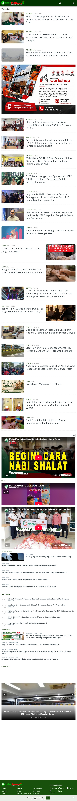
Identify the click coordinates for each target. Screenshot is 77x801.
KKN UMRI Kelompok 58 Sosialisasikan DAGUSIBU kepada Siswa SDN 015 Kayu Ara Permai (48, 124)
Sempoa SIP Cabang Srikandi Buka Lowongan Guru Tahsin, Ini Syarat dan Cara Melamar (30, 659)
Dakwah (5, 246)
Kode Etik (5, 791)
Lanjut (73, 435)
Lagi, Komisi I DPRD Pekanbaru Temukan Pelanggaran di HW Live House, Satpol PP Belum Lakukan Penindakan (47, 197)
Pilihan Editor (7, 551)
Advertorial (6, 629)
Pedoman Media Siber (24, 794)
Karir (19, 791)
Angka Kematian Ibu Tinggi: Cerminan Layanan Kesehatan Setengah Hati (50, 232)
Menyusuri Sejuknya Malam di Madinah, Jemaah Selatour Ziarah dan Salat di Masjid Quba (30, 644)
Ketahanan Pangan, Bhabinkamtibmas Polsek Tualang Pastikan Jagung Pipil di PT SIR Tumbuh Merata (41, 611)
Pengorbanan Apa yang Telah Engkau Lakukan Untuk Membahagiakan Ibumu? (23, 271)
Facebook (54, 788)
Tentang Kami (37, 788)
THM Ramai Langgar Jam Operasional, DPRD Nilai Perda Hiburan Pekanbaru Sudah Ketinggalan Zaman (49, 179)
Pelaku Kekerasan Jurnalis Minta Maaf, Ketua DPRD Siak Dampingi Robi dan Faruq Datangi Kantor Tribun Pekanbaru (49, 143)
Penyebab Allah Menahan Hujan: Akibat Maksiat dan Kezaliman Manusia (25, 579)
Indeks (4, 788)
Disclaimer (36, 791)
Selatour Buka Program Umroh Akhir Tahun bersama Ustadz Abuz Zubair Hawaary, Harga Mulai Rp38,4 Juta (49, 636)
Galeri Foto (6, 666)
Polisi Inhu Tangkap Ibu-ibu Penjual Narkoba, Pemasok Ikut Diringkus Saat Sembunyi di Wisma (49, 404)
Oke (48, 798)
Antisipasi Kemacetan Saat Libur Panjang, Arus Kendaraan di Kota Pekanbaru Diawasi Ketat (50, 367)
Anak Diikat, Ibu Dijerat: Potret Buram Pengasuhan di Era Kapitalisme (45, 421)
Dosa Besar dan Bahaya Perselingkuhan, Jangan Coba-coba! (27, 623)
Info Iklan (36, 794)
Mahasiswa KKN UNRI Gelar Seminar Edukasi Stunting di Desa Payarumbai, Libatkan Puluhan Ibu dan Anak (49, 161)
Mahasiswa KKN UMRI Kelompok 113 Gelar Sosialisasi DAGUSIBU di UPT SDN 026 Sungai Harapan (49, 37)
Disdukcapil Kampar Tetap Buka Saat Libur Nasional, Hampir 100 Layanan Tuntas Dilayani (50, 331)
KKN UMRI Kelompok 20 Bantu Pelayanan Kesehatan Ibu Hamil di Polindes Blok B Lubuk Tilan (50, 19)
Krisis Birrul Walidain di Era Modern (44, 383)
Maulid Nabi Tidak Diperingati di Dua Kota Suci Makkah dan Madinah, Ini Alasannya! (29, 586)
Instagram (53, 793)
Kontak (4, 794)
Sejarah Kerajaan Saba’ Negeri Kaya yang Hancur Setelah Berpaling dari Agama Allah (29, 565)
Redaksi (19, 788)
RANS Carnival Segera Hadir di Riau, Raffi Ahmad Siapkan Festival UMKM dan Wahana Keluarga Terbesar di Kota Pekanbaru (49, 293)
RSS (61, 791)
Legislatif (30, 173)
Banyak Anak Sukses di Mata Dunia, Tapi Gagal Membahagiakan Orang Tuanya (23, 310)
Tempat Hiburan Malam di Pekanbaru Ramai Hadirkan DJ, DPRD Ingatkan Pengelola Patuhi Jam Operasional (49, 215)
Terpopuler (6, 594)
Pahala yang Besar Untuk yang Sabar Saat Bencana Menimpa (49, 556)
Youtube (71, 788)
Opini (28, 228)
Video (4, 481)
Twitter (62, 788)
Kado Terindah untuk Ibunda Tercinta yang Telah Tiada (21, 250)
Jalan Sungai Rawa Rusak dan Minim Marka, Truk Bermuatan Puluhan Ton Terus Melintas (36, 605)
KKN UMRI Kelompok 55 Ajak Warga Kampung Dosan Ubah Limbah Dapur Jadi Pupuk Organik (38, 599)
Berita (28, 137)
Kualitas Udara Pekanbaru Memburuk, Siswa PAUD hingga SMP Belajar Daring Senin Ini (49, 54)
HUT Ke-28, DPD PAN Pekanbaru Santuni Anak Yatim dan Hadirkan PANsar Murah (34, 617)
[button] (5, 694)
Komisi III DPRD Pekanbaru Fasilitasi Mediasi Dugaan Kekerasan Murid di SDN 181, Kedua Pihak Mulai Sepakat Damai (37, 712)
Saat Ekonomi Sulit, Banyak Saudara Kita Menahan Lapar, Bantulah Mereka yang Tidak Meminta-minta (35, 572)
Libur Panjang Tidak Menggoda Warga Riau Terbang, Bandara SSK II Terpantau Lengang (49, 349)
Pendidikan (30, 14)
